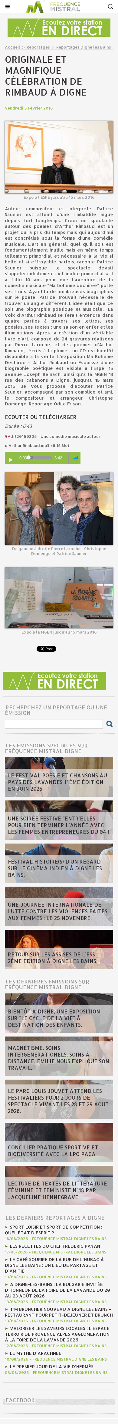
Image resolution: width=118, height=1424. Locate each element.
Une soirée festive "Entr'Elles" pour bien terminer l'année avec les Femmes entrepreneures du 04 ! (58, 825)
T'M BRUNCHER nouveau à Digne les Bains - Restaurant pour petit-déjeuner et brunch (59, 1312)
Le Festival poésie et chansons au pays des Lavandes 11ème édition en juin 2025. (57, 782)
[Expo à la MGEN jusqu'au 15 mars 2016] (59, 569)
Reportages (38, 47)
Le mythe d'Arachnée (35, 1353)
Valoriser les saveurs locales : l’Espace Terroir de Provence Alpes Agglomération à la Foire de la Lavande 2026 (57, 1334)
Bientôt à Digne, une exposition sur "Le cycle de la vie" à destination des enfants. (54, 1018)
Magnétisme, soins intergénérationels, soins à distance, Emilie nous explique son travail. (58, 1057)
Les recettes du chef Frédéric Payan (55, 1246)
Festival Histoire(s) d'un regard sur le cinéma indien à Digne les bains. (55, 868)
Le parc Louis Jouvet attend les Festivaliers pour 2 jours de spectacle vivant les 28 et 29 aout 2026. (58, 1100)
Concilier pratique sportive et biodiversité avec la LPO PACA (53, 1150)
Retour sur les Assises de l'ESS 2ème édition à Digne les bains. (52, 957)
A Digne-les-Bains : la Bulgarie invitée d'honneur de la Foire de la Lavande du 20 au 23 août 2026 (57, 1290)
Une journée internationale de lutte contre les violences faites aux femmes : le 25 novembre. (57, 911)
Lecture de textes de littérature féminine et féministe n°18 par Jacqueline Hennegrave (57, 1190)
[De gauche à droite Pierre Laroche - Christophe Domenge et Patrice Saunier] (59, 474)
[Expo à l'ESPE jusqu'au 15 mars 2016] (59, 123)
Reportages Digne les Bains (83, 47)
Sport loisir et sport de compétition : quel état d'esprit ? (53, 1230)
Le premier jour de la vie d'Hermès (51, 1366)
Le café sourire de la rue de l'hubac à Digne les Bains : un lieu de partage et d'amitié (54, 1265)
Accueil (12, 47)
